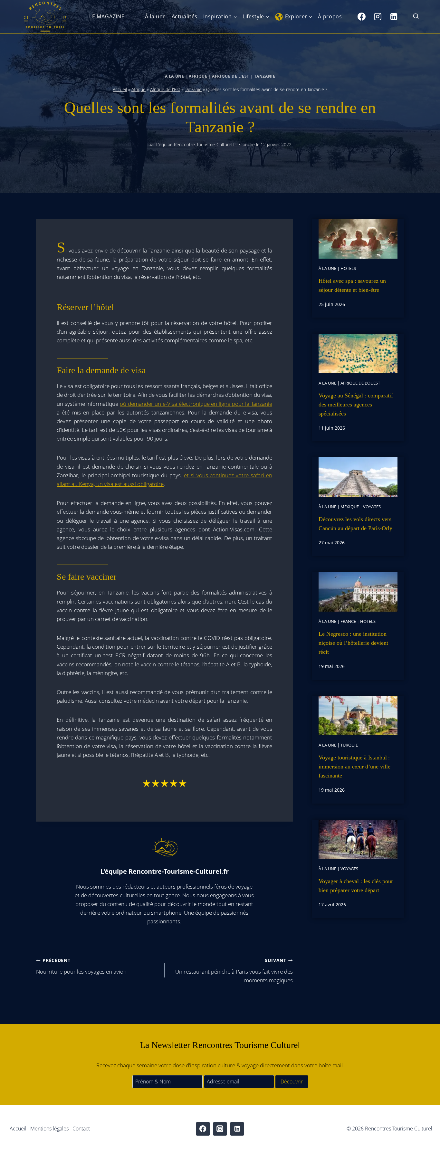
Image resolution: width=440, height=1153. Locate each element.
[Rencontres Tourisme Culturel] (45, 16)
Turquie (349, 745)
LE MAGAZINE (107, 16)
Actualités (184, 16)
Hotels (348, 268)
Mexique (349, 507)
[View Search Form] (416, 16)
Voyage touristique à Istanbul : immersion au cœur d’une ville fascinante (354, 766)
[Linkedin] (394, 16)
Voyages (372, 507)
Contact (81, 1128)
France (348, 621)
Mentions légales (49, 1128)
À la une (155, 16)
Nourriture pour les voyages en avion (81, 966)
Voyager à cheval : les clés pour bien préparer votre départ (356, 885)
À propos (330, 16)
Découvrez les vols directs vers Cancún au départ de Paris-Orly (355, 523)
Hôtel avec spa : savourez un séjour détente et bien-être (352, 285)
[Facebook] (361, 16)
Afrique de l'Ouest (360, 383)
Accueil (120, 89)
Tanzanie (264, 76)
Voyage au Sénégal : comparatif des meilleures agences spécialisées (356, 404)
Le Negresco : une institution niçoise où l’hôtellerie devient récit (353, 643)
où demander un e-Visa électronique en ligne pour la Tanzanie (196, 403)
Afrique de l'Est (230, 76)
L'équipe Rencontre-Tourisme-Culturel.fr (196, 144)
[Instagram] (377, 16)
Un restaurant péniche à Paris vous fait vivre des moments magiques (234, 970)
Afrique (198, 76)
